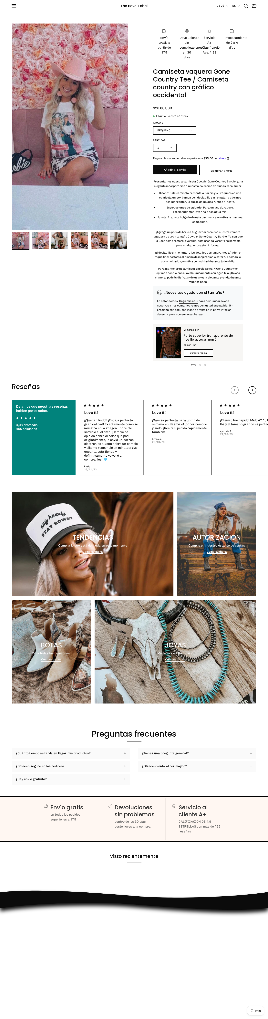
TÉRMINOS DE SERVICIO (30, 975)
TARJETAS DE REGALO (28, 981)
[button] (246, 6)
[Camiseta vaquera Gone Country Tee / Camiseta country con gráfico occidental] (20, 241)
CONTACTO (20, 942)
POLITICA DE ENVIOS (27, 962)
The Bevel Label (134, 6)
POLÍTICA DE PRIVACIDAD (31, 968)
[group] (134, 437)
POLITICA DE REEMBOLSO (31, 925)
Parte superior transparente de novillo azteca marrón (208, 337)
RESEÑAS (19, 955)
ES (234, 5)
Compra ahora (93, 551)
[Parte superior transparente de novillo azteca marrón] (168, 342)
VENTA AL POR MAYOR (29, 949)
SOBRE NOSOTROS (25, 988)
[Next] (252, 390)
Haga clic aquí (188, 301)
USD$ (220, 5)
